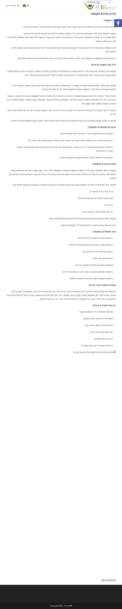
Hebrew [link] (91, 2)
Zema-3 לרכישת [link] (108, 579)
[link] (118, 23)
